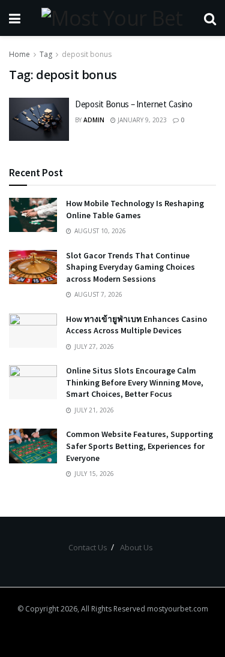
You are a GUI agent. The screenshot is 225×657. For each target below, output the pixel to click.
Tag (46, 54)
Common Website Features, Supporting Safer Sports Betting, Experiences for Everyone (139, 446)
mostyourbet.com (177, 609)
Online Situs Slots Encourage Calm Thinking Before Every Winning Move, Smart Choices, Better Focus (134, 382)
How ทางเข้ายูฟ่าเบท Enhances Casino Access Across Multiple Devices (136, 325)
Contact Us (87, 547)
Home (19, 54)
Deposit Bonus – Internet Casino (134, 104)
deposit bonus (87, 54)
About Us (136, 547)
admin (93, 120)
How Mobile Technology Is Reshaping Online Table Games (135, 209)
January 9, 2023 (141, 120)
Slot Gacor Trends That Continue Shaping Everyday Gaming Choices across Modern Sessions (130, 267)
